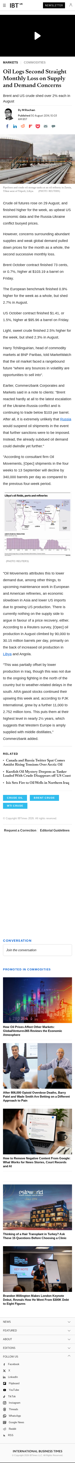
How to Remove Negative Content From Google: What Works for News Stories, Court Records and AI (36, 1162)
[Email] (45, 126)
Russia (65, 419)
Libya (7, 654)
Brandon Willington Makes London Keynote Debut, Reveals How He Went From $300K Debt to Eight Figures (36, 1299)
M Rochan (28, 110)
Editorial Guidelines (55, 830)
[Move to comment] (53, 126)
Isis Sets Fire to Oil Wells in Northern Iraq (37, 783)
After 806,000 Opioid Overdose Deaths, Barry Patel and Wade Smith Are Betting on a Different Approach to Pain (36, 1096)
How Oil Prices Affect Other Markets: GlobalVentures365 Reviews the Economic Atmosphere (32, 1030)
